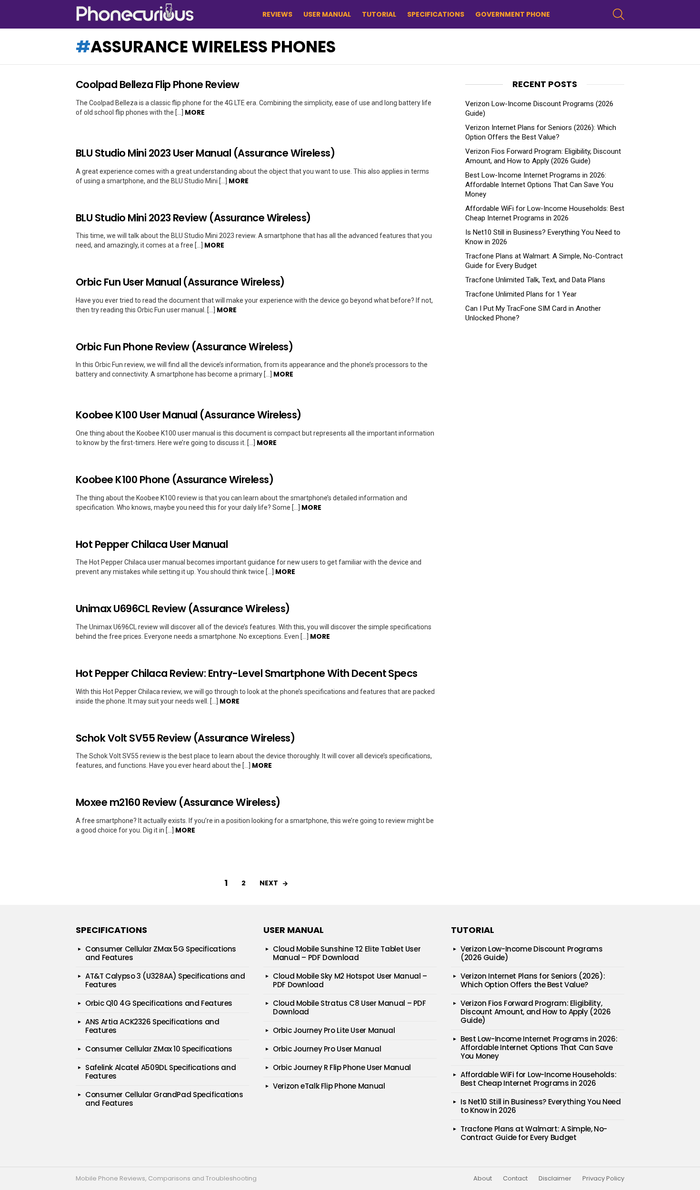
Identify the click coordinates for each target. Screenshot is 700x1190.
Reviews (277, 14)
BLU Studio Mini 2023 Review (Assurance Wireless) (193, 218)
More (195, 112)
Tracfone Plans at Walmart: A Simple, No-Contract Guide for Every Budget (533, 1133)
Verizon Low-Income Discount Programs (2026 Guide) (531, 953)
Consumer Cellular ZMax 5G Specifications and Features (160, 953)
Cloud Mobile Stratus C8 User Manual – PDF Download (349, 1007)
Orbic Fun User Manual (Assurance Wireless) (180, 282)
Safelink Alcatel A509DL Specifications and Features (160, 1071)
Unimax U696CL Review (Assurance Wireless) (183, 608)
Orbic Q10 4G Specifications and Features (158, 1003)
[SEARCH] (618, 14)
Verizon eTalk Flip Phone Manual (329, 1086)
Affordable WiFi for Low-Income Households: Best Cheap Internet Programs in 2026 (538, 1079)
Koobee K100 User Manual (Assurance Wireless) (188, 415)
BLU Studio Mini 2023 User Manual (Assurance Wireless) (205, 153)
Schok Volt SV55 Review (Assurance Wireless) (185, 738)
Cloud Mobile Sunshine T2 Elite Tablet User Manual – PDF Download (346, 953)
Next (269, 883)
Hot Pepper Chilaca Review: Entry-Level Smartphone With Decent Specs (247, 673)
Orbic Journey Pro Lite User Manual (334, 1030)
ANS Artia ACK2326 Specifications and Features (152, 1026)
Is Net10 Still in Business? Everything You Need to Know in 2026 (540, 1106)
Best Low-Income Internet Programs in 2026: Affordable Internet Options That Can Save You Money (539, 184)
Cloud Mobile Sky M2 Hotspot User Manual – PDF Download (350, 980)
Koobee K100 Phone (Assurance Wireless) (174, 479)
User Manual (327, 14)
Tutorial (379, 14)
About (482, 1178)
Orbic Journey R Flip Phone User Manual (342, 1067)
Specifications (435, 14)
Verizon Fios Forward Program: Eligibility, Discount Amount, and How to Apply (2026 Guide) (535, 1011)
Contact (515, 1178)
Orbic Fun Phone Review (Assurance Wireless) (184, 347)
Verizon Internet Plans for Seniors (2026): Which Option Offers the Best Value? (532, 980)
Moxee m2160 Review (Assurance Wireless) (178, 802)
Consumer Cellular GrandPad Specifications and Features (164, 1099)
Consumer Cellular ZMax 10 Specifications (158, 1049)
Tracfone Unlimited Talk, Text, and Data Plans (535, 280)
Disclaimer (555, 1178)
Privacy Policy (603, 1178)
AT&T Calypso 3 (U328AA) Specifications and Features (165, 980)
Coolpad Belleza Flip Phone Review (158, 84)
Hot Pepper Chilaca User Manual (152, 544)
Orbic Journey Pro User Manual (327, 1049)
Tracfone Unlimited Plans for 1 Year (521, 294)
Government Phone (512, 14)
